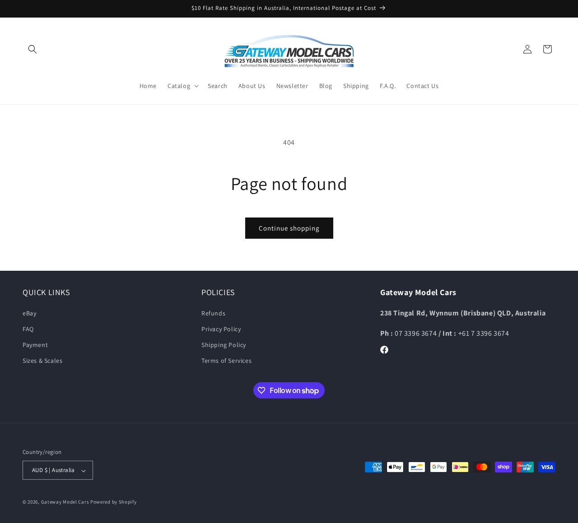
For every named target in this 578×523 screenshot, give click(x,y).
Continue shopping (289, 228)
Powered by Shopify (113, 502)
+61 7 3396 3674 (483, 333)
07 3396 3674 (416, 333)
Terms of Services (226, 360)
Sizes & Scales (42, 360)
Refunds (213, 313)
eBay (29, 313)
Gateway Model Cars (65, 502)
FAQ (28, 329)
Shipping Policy (223, 345)
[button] (32, 49)
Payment (35, 345)
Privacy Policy (221, 329)
